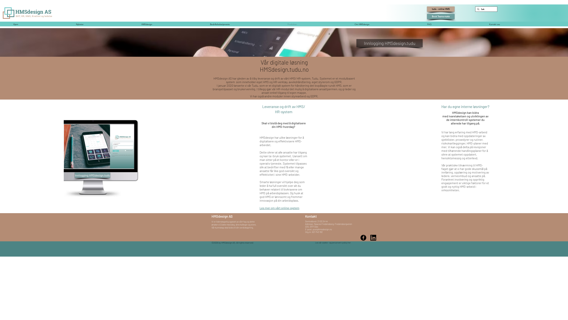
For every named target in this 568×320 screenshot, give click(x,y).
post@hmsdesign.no (322, 229)
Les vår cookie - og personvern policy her (333, 242)
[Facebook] (363, 238)
